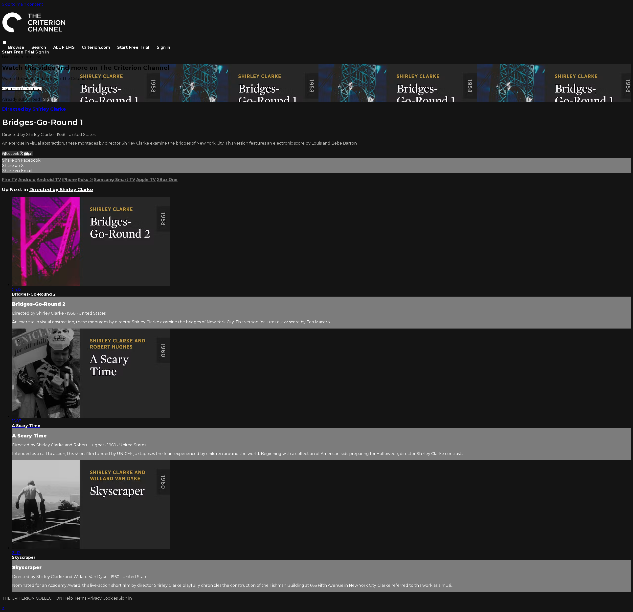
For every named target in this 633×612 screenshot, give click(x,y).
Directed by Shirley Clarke (34, 109)
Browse (16, 47)
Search (39, 47)
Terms (80, 598)
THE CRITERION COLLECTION (32, 598)
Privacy (95, 598)
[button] (4, 42)
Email (28, 153)
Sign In (42, 52)
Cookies (111, 598)
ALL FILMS (64, 47)
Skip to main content (22, 4)
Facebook (11, 153)
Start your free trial (21, 89)
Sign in (163, 47)
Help (68, 598)
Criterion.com (96, 47)
